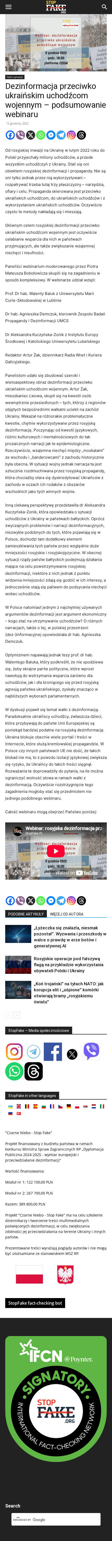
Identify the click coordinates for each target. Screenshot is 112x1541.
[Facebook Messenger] (50, 135)
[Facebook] (10, 135)
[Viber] (20, 135)
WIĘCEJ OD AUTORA (66, 914)
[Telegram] (61, 135)
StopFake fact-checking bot (35, 1303)
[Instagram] (71, 135)
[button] (8, 7)
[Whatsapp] (40, 135)
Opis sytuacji (15, 77)
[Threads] (81, 135)
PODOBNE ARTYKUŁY (26, 914)
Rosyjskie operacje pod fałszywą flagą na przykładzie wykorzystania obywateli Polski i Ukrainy (68, 964)
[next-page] (17, 1015)
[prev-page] (8, 1015)
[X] (30, 135)
